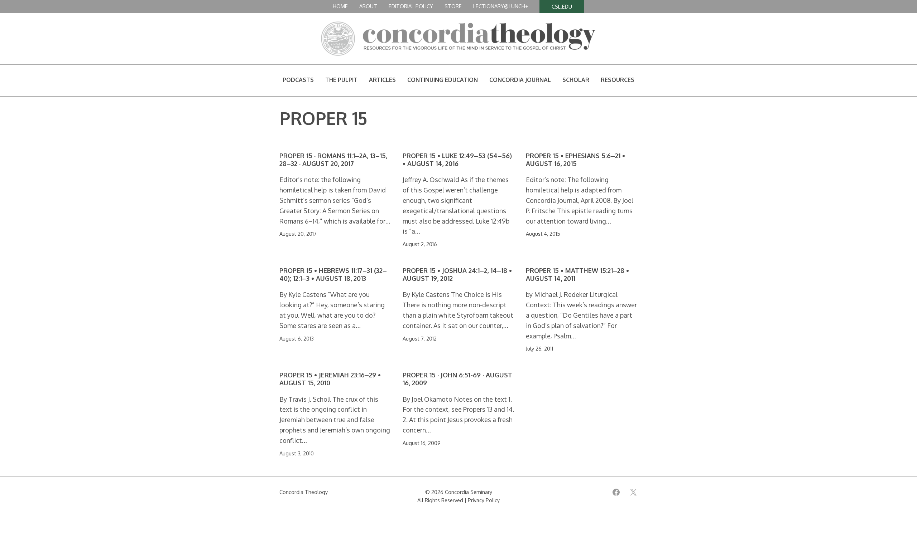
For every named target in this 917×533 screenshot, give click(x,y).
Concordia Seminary (468, 492)
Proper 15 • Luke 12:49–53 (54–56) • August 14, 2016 (457, 159)
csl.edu (562, 6)
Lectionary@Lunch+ (500, 6)
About (368, 6)
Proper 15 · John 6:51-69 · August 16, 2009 (457, 379)
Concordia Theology (303, 492)
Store (453, 6)
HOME (340, 6)
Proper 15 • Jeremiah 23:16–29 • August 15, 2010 (330, 379)
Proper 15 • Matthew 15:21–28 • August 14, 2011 (577, 274)
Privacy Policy (484, 500)
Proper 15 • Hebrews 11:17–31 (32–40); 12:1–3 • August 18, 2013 (333, 274)
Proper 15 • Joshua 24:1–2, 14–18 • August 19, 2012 (457, 274)
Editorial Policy (411, 6)
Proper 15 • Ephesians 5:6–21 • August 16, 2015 (575, 159)
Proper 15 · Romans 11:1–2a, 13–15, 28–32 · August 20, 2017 (333, 159)
